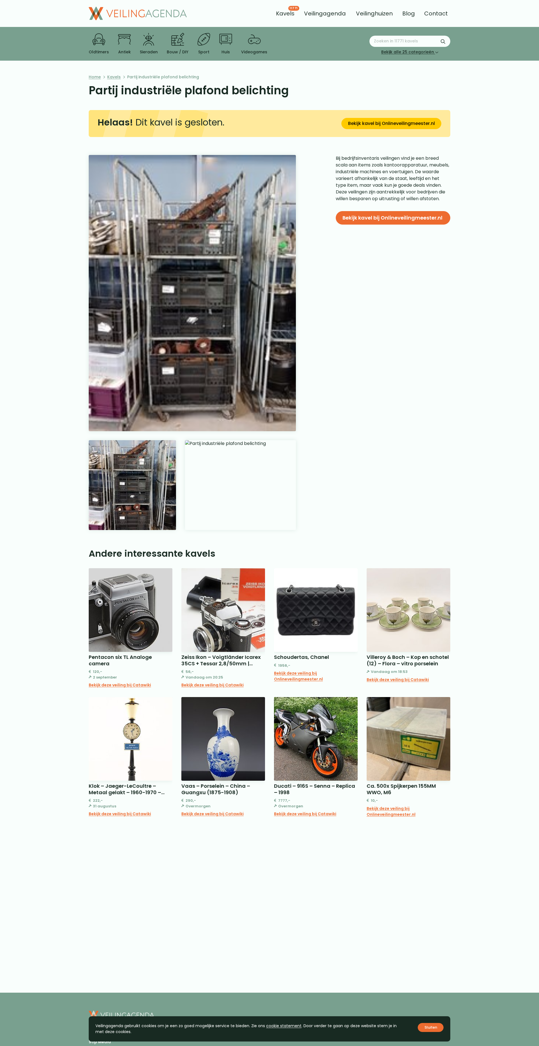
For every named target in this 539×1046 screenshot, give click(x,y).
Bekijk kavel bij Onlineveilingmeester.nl (391, 123)
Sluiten (430, 1027)
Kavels (114, 77)
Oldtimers (99, 52)
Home (95, 77)
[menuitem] (285, 13)
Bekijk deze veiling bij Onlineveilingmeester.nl (298, 676)
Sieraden (149, 52)
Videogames (254, 52)
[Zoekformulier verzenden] (443, 41)
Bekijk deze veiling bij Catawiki (120, 685)
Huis (225, 52)
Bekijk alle (407, 52)
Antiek (124, 52)
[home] (138, 13)
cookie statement (284, 1026)
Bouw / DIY (177, 52)
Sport (203, 52)
